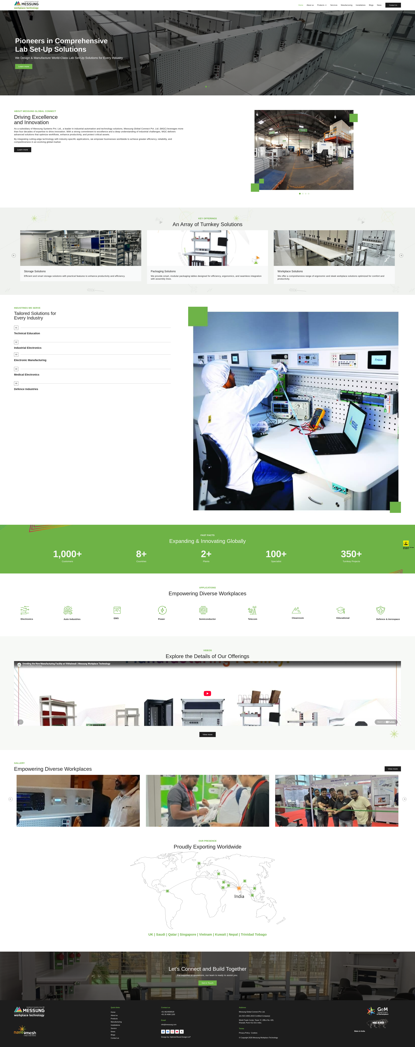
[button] (206, 86)
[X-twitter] (182, 1032)
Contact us (115, 1038)
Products (114, 1019)
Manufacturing (116, 1022)
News (113, 1032)
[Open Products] (326, 5)
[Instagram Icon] (172, 1032)
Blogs (113, 1035)
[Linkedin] (163, 1032)
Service (114, 1028)
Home (113, 1012)
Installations (115, 1025)
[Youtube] (177, 1032)
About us (114, 1015)
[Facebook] (168, 1032)
